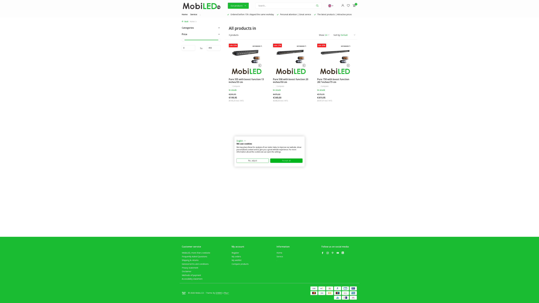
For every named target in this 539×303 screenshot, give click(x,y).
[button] (241, 141)
